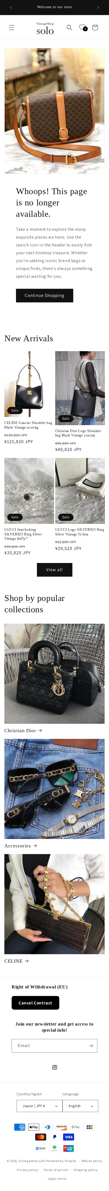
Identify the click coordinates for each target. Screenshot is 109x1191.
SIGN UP (54, 653)
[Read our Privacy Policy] (92, 633)
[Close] (99, 522)
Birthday (20, 590)
